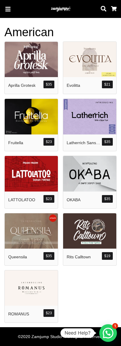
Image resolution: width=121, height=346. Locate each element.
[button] (108, 333)
